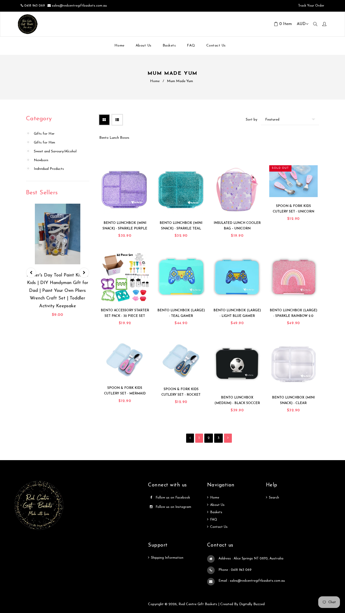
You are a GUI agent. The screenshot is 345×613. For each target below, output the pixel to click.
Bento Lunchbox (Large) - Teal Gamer (181, 313)
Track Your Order (310, 5)
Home (155, 81)
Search (274, 497)
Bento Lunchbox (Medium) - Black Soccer (237, 400)
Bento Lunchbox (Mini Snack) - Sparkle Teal (181, 225)
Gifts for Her (44, 134)
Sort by (251, 120)
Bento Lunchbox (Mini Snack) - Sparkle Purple (125, 225)
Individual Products (49, 169)
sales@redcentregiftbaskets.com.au (79, 5)
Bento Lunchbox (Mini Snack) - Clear (293, 400)
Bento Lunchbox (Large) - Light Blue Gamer (237, 313)
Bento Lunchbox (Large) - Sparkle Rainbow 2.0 (293, 313)
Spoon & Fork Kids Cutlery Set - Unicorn (293, 208)
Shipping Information (167, 557)
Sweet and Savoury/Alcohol (55, 151)
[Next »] (228, 438)
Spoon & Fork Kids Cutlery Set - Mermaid (125, 390)
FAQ (213, 519)
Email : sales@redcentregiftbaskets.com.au (251, 580)
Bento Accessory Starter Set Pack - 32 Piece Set (125, 313)
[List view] (117, 120)
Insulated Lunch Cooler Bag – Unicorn (237, 225)
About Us (217, 505)
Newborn (41, 160)
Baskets (216, 512)
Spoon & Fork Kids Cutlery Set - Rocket (181, 392)
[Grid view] (104, 120)
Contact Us (219, 527)
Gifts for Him (44, 143)
